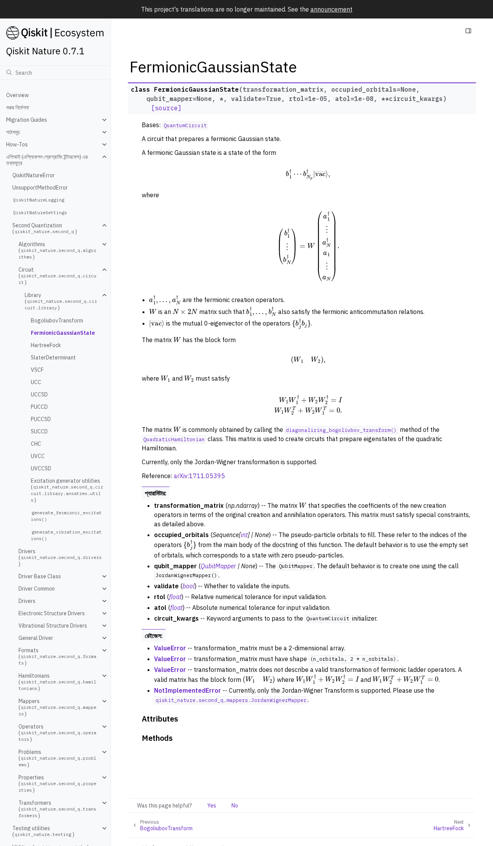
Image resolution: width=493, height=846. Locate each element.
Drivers (26, 601)
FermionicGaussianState (63, 332)
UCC (36, 382)
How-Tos (17, 144)
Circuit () (57, 276)
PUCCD (39, 406)
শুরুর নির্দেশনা (17, 107)
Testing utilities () (43, 831)
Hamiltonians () (57, 682)
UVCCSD (41, 468)
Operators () (57, 733)
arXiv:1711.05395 (199, 476)
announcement (331, 9)
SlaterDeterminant (53, 357)
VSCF (37, 369)
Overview (17, 95)
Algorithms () (57, 250)
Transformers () (57, 809)
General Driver (35, 637)
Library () (61, 301)
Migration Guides (26, 119)
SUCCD (39, 431)
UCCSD (39, 394)
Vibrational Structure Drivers (52, 625)
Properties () (57, 784)
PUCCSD (41, 419)
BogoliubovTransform (57, 320)
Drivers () (60, 557)
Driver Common (36, 588)
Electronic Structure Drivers (51, 613)
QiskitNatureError (33, 175)
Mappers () (57, 707)
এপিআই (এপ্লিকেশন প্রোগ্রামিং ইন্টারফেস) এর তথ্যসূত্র (47, 159)
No (234, 805)
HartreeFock (46, 345)
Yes (211, 805)
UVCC (38, 456)
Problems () (57, 758)
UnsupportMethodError (40, 187)
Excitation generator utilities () (67, 490)
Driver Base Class (39, 576)
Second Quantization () (44, 228)
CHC (36, 443)
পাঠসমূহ (13, 132)
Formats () (57, 656)
